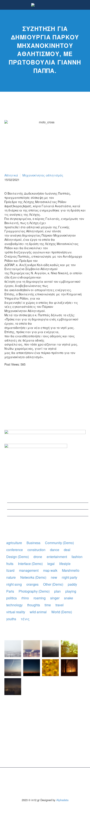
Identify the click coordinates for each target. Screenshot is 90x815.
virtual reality (15, 611)
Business (33, 542)
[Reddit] (38, 381)
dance (54, 549)
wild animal (38, 611)
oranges (32, 584)
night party (69, 577)
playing (70, 591)
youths (11, 618)
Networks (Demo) (33, 577)
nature (11, 577)
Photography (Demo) (34, 591)
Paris (10, 591)
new (54, 577)
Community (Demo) (59, 542)
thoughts (33, 605)
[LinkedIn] (32, 381)
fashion (77, 556)
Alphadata (62, 800)
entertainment (57, 556)
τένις (25, 618)
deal (67, 549)
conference (14, 549)
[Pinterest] (19, 381)
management (29, 570)
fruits (9, 563)
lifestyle (65, 563)
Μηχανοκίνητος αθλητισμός (42, 175)
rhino (25, 598)
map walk (50, 570)
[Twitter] (13, 381)
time (48, 605)
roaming (39, 598)
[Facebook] (7, 381)
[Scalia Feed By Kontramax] (12, 648)
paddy (72, 584)
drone (37, 556)
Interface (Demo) (30, 563)
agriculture (14, 542)
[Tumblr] (26, 381)
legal (51, 563)
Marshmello (70, 570)
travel (59, 605)
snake (68, 598)
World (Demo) (61, 611)
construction (36, 549)
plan (57, 591)
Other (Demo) (53, 584)
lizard (10, 570)
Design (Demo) (17, 556)
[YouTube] (47, 778)
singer (54, 598)
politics (11, 598)
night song (14, 584)
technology (14, 605)
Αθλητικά (11, 175)
